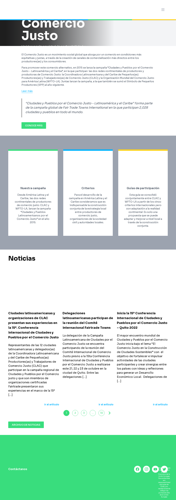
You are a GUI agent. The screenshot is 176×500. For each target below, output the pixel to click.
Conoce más (33, 125)
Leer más (27, 91)
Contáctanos (17, 469)
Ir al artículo (51, 404)
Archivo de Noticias (26, 424)
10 (101, 412)
